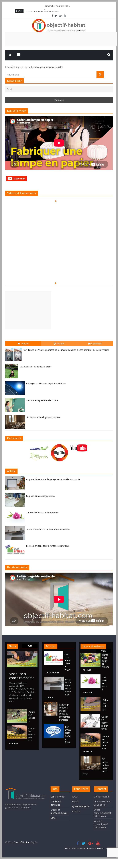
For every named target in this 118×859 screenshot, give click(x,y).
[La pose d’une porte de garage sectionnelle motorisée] (15, 478)
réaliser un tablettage (105, 705)
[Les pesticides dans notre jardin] (12, 364)
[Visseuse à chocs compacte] (22, 652)
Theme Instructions (95, 848)
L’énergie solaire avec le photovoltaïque (46, 383)
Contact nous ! (58, 796)
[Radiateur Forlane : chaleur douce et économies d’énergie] (51, 703)
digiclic (75, 801)
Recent (60, 343)
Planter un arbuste (31, 716)
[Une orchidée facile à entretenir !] (16, 511)
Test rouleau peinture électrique (42, 400)
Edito (53, 817)
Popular (25, 343)
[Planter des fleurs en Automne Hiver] (90, 654)
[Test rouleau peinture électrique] (15, 398)
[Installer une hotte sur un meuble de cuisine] (16, 527)
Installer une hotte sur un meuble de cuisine (48, 529)
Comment (96, 343)
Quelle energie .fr (80, 806)
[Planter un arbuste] (17, 710)
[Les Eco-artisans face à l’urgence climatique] (15, 544)
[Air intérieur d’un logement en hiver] (16, 415)
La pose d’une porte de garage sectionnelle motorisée (53, 479)
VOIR (30, 646)
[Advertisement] (61, 39)
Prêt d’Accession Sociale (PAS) (68, 734)
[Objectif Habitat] (9, 55)
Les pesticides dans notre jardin (35, 366)
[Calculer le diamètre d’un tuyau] (90, 715)
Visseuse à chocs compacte (21, 675)
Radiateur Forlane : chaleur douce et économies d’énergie (64, 712)
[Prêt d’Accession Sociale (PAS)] (54, 725)
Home (67, 848)
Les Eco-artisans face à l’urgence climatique (47, 545)
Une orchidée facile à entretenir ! (43, 512)
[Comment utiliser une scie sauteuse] (17, 726)
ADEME (76, 811)
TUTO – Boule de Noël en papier (42, 10)
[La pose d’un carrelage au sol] (15, 494)
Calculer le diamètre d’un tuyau (104, 722)
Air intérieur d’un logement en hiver (44, 417)
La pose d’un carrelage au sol (40, 495)
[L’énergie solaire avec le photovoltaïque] (15, 381)
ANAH (75, 796)
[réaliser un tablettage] (90, 698)
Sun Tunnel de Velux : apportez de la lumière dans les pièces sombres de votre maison (66, 349)
